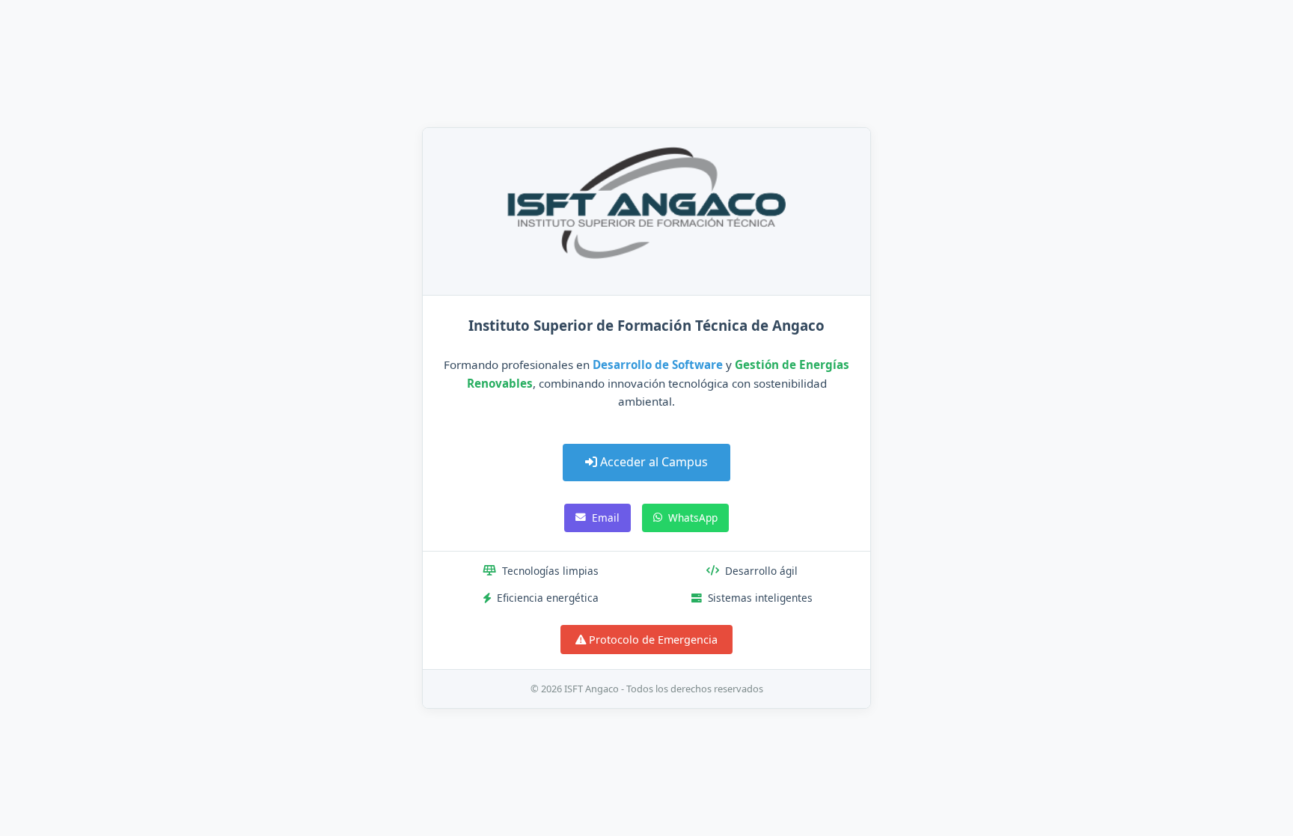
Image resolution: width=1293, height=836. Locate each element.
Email (606, 517)
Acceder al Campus (652, 462)
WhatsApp (693, 517)
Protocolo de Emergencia (652, 639)
